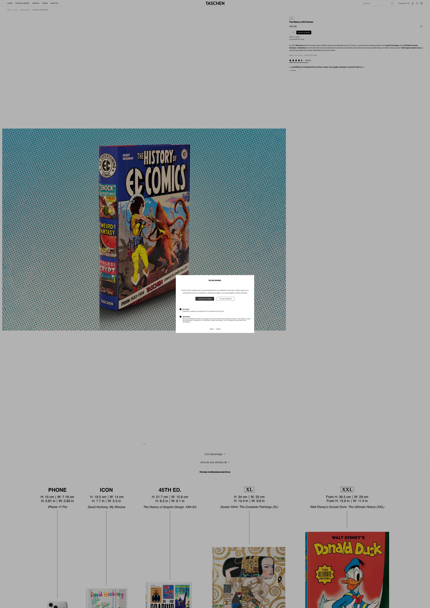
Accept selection (226, 299)
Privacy (218, 329)
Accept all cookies (204, 299)
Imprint (212, 329)
